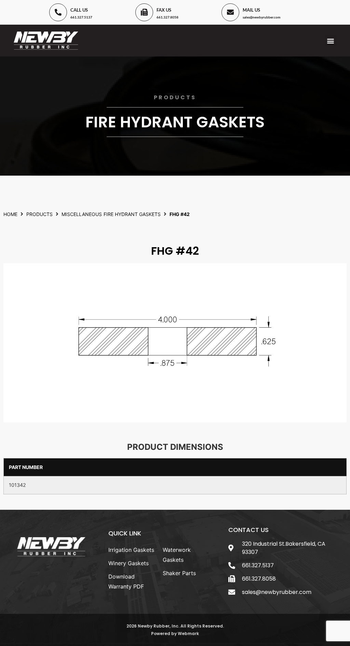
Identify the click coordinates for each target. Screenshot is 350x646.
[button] (330, 40)
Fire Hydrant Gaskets (175, 122)
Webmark (188, 633)
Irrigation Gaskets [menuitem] (131, 549)
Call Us (79, 10)
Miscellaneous (82, 214)
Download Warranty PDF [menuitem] (126, 581)
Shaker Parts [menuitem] (179, 573)
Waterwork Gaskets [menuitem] (177, 554)
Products (39, 214)
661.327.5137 (81, 17)
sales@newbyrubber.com (261, 17)
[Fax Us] (144, 12)
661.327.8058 (167, 17)
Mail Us (251, 10)
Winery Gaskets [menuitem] (128, 563)
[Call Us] (58, 12)
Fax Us (164, 10)
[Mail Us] (230, 12)
